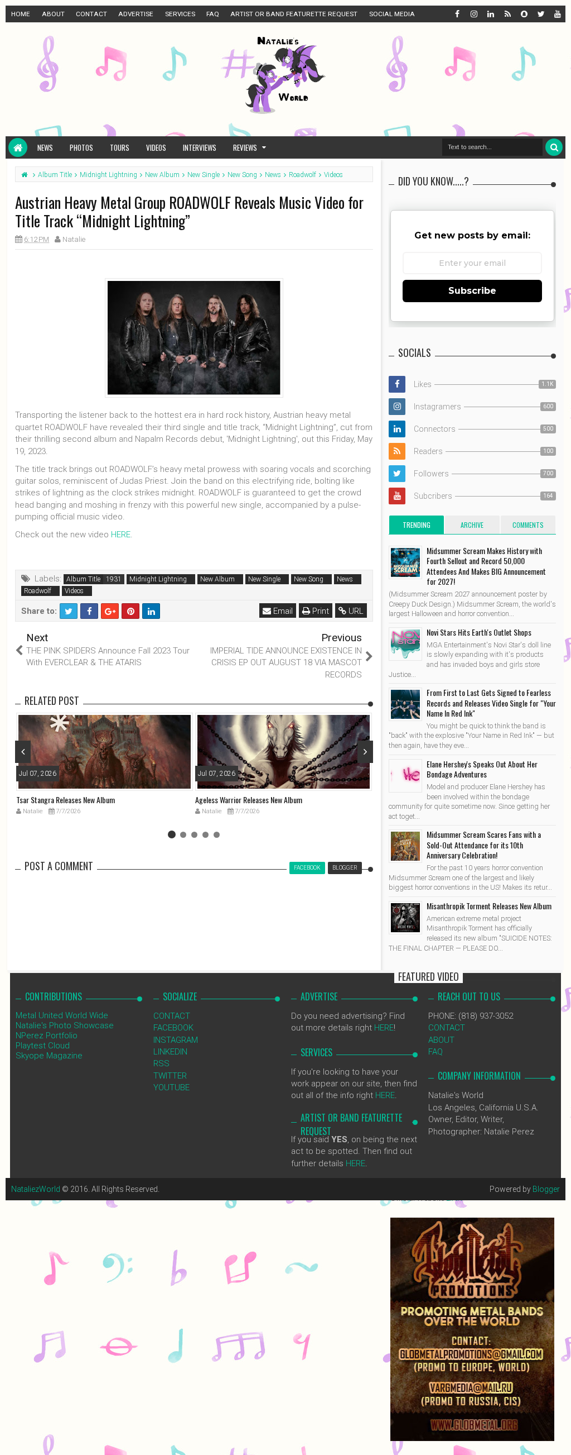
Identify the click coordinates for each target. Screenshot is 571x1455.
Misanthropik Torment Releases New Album (489, 906)
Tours (119, 147)
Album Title (83, 579)
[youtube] (557, 14)
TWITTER (170, 1076)
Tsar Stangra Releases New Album (65, 799)
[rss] (507, 14)
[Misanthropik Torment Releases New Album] (405, 917)
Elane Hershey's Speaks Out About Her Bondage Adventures (482, 769)
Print (319, 611)
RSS (161, 1063)
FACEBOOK (173, 1028)
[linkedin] (490, 14)
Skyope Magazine (49, 1056)
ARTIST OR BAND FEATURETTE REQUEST (293, 14)
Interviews (199, 147)
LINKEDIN (170, 1052)
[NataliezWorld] (17, 147)
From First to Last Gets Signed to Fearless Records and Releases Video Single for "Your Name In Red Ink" (491, 702)
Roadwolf (37, 591)
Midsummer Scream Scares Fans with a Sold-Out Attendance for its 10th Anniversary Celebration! (484, 844)
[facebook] (456, 14)
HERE (120, 534)
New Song (308, 579)
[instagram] (473, 14)
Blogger (546, 1189)
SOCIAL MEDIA (392, 14)
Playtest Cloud (43, 1046)
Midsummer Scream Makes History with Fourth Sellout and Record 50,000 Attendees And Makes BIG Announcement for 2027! (486, 566)
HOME (20, 14)
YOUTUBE (171, 1087)
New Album (217, 579)
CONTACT (91, 14)
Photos (81, 147)
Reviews (245, 147)
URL (355, 611)
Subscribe (472, 290)
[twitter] (540, 14)
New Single (264, 579)
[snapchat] (523, 14)
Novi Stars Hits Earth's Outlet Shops (479, 632)
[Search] (554, 147)
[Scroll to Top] (557, 1435)
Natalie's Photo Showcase (65, 1025)
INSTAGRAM (175, 1040)
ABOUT (53, 14)
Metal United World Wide (62, 1015)
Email (282, 611)
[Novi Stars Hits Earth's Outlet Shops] (405, 644)
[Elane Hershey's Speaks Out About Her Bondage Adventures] (405, 775)
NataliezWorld (35, 1189)
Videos (156, 147)
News (45, 147)
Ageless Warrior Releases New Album (248, 799)
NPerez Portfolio (47, 1036)
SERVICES (180, 14)
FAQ (212, 14)
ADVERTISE (135, 14)
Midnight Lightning (158, 579)
